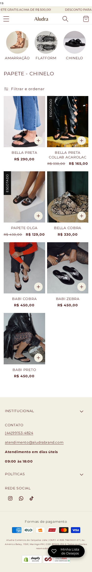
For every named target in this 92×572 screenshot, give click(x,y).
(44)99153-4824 (19, 433)
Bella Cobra (67, 228)
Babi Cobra (24, 299)
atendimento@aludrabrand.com (34, 442)
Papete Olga (24, 228)
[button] (6, 18)
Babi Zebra (67, 299)
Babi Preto (24, 370)
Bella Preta (24, 152)
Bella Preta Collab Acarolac (68, 154)
